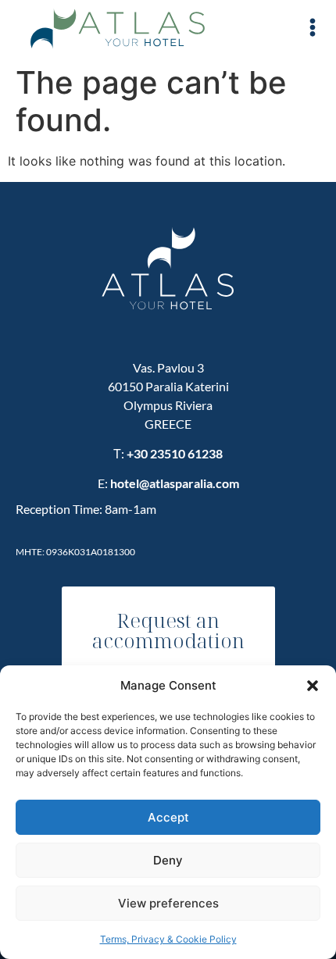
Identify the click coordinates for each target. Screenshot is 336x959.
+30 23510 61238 (175, 453)
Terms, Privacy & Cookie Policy (168, 939)
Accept (168, 817)
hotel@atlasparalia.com (174, 483)
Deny (168, 860)
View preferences (168, 903)
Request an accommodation (168, 630)
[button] (312, 685)
